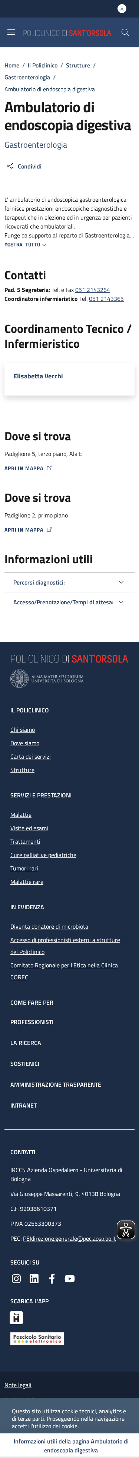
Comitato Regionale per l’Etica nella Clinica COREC (64, 971)
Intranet (23, 1105)
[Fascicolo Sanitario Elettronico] (37, 1337)
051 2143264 (92, 289)
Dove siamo (24, 743)
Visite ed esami (29, 828)
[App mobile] (16, 1316)
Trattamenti (25, 841)
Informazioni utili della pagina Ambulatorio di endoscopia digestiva (71, 1446)
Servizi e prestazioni (41, 795)
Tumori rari (24, 868)
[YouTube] (70, 1277)
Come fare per (31, 1002)
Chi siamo (22, 729)
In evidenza (27, 907)
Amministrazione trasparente (55, 1084)
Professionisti (31, 1021)
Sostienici (24, 1063)
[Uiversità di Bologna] (69, 679)
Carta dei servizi (30, 756)
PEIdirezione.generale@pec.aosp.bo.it (69, 1238)
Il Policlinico (42, 65)
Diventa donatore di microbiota (49, 926)
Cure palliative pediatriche (43, 854)
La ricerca (25, 1042)
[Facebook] (52, 1277)
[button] (125, 32)
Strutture (78, 65)
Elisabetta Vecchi (38, 376)
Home (11, 65)
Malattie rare (26, 881)
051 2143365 (106, 298)
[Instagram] (16, 1277)
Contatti (23, 1151)
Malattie (21, 814)
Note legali (18, 1384)
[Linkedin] (34, 1277)
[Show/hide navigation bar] (11, 32)
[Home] (72, 32)
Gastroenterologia (27, 77)
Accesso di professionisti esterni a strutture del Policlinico (65, 945)
